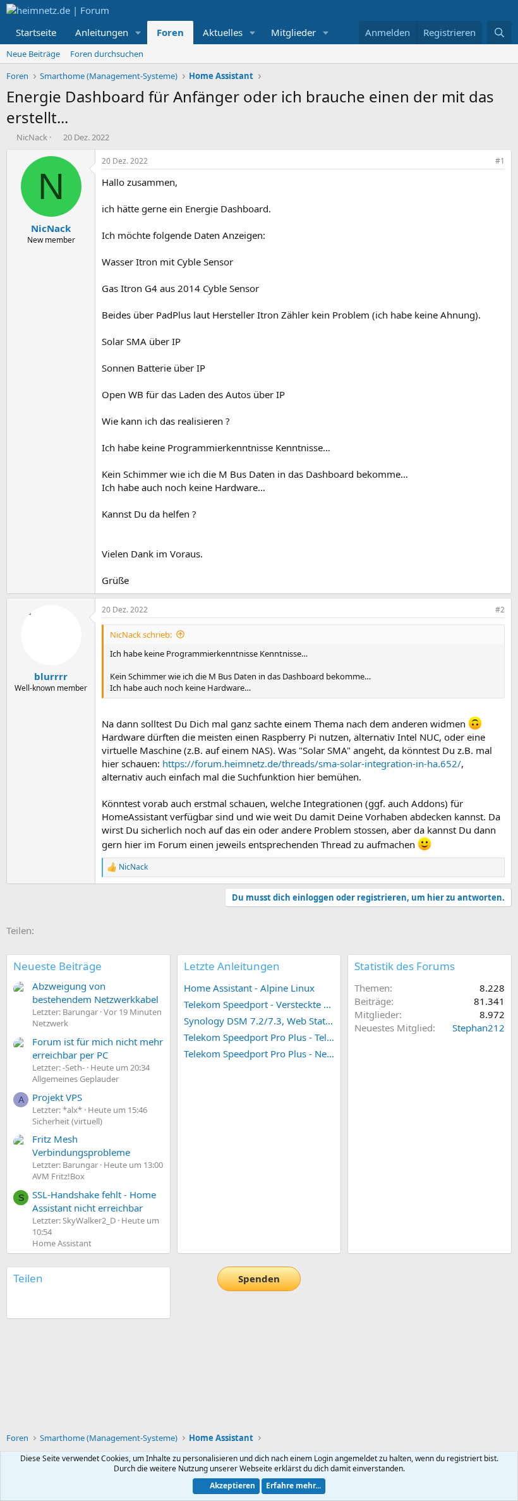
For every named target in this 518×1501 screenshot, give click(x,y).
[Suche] (499, 32)
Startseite (36, 32)
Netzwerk (50, 1023)
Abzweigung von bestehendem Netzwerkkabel (95, 993)
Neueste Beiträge (57, 966)
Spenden (259, 1278)
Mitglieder (293, 32)
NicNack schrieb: (141, 634)
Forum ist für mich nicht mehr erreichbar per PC (97, 1048)
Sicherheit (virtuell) (67, 1121)
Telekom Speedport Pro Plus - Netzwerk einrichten (259, 1053)
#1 (500, 160)
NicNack (31, 137)
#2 (500, 609)
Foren (170, 32)
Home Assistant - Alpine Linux (249, 987)
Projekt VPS (57, 1097)
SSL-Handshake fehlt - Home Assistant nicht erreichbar (94, 1201)
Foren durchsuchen (106, 53)
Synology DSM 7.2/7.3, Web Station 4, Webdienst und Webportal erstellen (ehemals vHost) (259, 1020)
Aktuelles (223, 32)
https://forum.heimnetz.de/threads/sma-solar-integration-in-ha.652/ (311, 763)
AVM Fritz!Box (58, 1176)
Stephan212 (478, 1027)
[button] (138, 32)
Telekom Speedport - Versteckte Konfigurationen (259, 1004)
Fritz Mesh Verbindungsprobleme (81, 1145)
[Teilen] (482, 161)
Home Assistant (62, 1243)
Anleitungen (101, 32)
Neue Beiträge (33, 53)
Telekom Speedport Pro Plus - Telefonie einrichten (259, 1037)
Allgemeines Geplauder (75, 1079)
